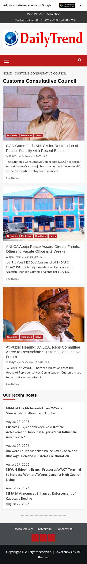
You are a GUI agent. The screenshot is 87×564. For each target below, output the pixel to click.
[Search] (79, 60)
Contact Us (64, 529)
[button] (7, 60)
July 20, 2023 (32, 257)
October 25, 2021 (34, 362)
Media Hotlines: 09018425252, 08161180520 (45, 20)
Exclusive (26, 236)
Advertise (53, 14)
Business (12, 135)
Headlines (26, 135)
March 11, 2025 (33, 156)
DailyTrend (14, 156)
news (39, 135)
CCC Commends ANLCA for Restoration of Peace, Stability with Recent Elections (42, 148)
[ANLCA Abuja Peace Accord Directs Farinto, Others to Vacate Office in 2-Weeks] (43, 214)
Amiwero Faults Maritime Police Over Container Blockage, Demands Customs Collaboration (41, 453)
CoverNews (63, 552)
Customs (12, 337)
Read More (12, 178)
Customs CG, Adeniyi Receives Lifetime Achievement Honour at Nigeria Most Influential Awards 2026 (41, 432)
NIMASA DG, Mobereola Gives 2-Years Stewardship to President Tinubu (34, 410)
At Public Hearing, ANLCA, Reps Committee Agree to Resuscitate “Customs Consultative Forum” (43, 352)
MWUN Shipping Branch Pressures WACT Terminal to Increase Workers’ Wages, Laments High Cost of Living (43, 474)
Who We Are (35, 14)
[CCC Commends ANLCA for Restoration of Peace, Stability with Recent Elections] (43, 113)
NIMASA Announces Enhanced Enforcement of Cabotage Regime (41, 495)
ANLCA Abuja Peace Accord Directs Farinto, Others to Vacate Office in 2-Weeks (43, 248)
